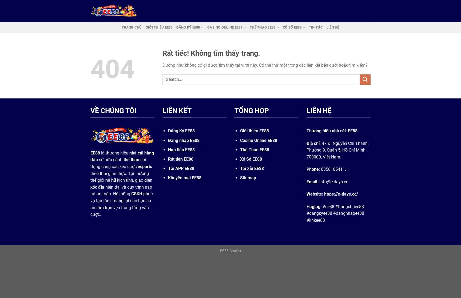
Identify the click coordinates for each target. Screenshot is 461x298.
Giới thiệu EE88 (254, 130)
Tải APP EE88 (181, 168)
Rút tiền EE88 (180, 159)
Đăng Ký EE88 (181, 130)
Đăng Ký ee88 (188, 27)
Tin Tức (316, 27)
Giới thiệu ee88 (159, 27)
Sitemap (248, 177)
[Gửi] (365, 79)
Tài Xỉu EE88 (252, 168)
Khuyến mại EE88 (184, 177)
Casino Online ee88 (225, 27)
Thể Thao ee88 (262, 27)
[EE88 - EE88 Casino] (113, 11)
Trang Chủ (132, 27)
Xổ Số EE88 (251, 159)
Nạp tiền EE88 (181, 149)
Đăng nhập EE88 (184, 140)
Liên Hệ (333, 27)
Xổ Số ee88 (292, 27)
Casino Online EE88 (258, 140)
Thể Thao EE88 (254, 149)
